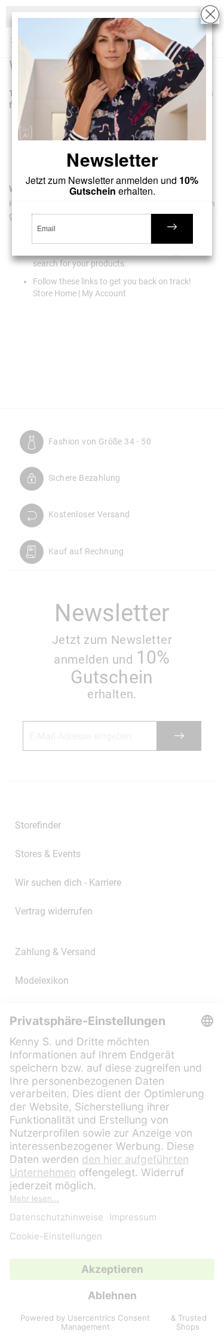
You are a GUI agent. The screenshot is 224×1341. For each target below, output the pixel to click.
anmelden (172, 229)
